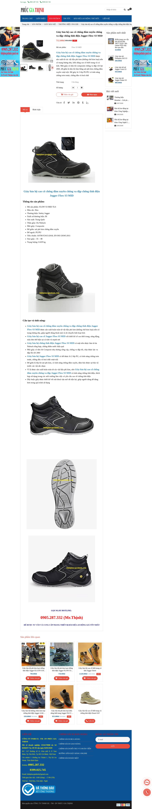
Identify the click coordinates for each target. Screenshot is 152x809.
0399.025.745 (46, 2)
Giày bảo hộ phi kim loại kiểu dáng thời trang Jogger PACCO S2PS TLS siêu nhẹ (62, 712)
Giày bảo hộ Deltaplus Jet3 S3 (121, 57)
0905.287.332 (34, 2)
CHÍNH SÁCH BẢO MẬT (69, 758)
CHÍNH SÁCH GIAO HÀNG (70, 744)
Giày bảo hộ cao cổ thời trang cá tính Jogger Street (90, 669)
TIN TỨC (66, 18)
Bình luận (37, 109)
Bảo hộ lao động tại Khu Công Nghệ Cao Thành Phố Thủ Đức (122, 121)
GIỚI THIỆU (41, 18)
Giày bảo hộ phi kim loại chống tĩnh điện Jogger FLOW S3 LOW (62, 669)
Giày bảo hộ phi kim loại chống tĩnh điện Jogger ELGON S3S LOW (33, 669)
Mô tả (25, 109)
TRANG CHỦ (27, 18)
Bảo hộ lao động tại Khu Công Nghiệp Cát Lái (121, 110)
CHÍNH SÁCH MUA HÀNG (69, 739)
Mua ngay (93, 94)
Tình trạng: (60, 82)
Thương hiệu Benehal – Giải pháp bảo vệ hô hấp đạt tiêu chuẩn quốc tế (122, 99)
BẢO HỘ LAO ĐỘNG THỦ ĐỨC (86, 18)
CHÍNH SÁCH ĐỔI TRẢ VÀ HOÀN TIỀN (75, 749)
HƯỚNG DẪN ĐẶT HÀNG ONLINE (73, 753)
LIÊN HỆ (106, 18)
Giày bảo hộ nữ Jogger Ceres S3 (120, 68)
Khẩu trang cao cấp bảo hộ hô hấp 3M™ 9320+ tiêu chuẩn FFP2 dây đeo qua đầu (122, 43)
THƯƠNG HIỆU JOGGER (68, 24)
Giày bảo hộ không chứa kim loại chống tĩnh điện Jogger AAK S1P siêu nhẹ (33, 712)
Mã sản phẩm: (61, 47)
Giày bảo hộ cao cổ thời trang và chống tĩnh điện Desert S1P (89, 712)
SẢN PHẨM (54, 18)
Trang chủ (25, 24)
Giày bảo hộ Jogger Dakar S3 (121, 79)
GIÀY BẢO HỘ (50, 24)
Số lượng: (60, 88)
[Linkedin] (73, 102)
